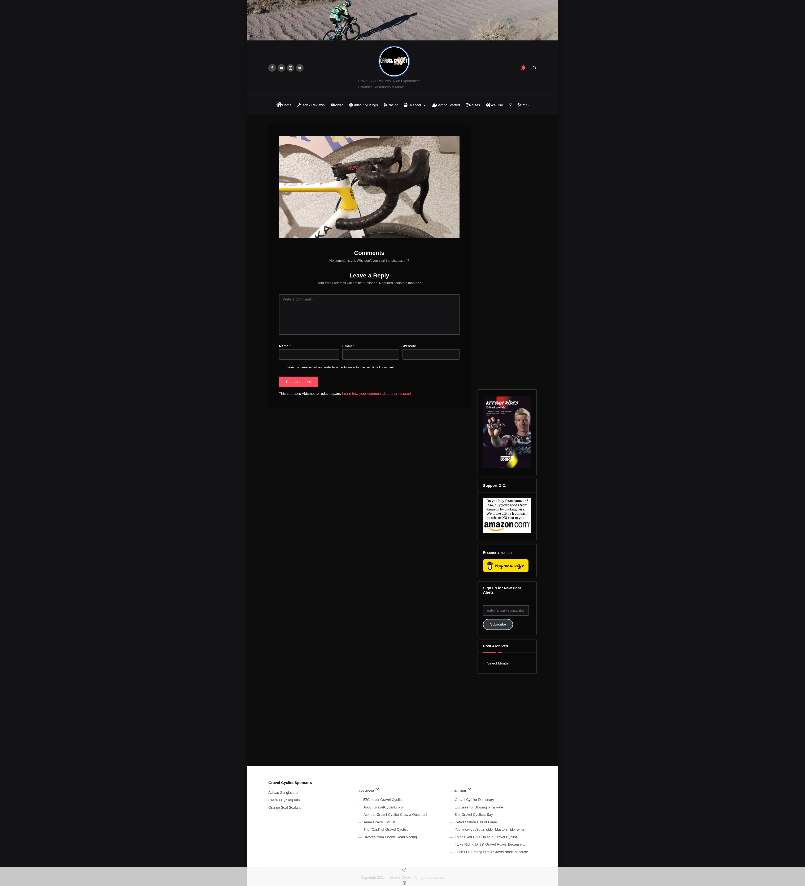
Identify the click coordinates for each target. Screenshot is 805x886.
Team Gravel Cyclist (379, 822)
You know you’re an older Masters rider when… (492, 830)
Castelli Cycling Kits (284, 800)
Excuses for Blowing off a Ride (479, 807)
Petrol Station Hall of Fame (476, 822)
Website (409, 346)
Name (285, 346)
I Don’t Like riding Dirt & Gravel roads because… (493, 852)
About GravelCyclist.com (383, 807)
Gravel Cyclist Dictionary (474, 800)
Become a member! (498, 553)
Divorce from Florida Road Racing (390, 837)
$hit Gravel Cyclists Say (474, 815)
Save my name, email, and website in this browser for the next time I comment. (341, 367)
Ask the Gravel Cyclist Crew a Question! (395, 815)
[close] (404, 870)
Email (348, 346)
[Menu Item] (272, 68)
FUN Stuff (458, 791)
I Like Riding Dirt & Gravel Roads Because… (490, 844)
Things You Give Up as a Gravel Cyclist (486, 837)
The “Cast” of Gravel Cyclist (386, 830)
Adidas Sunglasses (283, 793)
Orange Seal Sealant (284, 808)
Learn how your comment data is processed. (377, 394)
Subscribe (498, 624)
